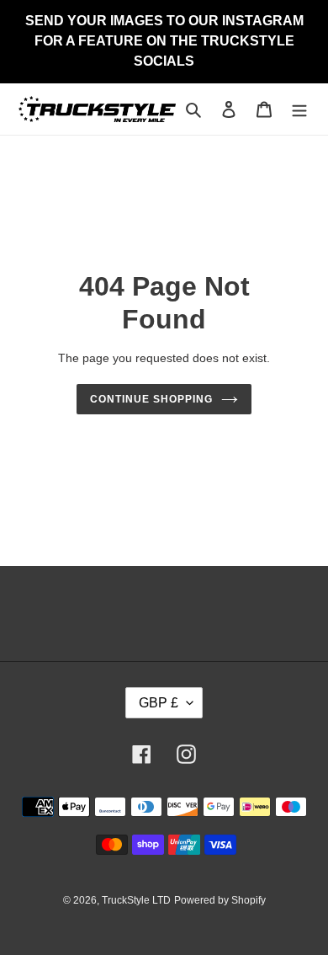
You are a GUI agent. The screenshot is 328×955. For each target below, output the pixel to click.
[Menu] (299, 109)
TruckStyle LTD (136, 900)
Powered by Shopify (220, 900)
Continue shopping (151, 399)
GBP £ (158, 703)
